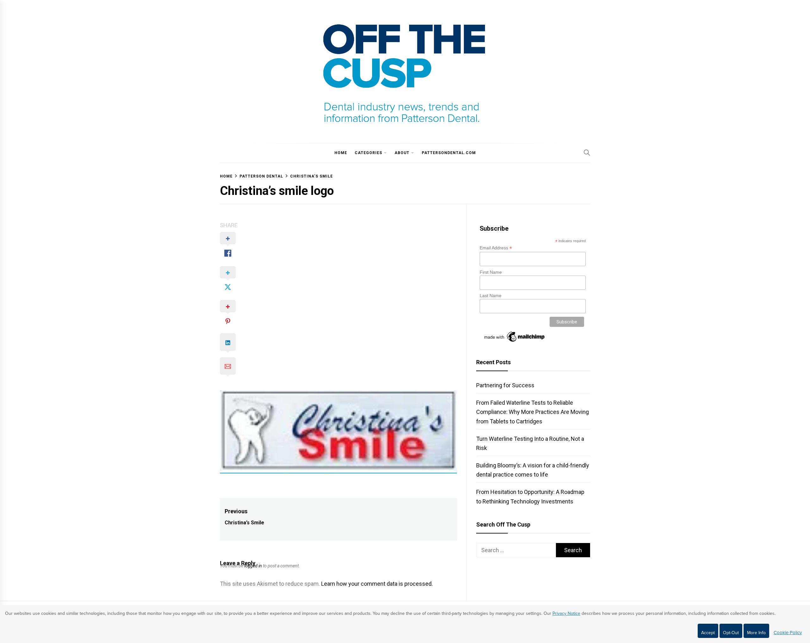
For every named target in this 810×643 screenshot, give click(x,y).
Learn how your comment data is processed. (377, 583)
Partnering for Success (505, 385)
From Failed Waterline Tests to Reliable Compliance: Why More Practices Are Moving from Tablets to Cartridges (532, 411)
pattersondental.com (449, 153)
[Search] (587, 152)
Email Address (496, 248)
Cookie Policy (788, 632)
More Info (756, 632)
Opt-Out (731, 632)
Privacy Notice (566, 613)
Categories (368, 153)
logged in (253, 565)
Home (340, 153)
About (402, 153)
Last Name (491, 295)
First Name (491, 272)
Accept (708, 632)
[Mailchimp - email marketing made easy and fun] (515, 341)
